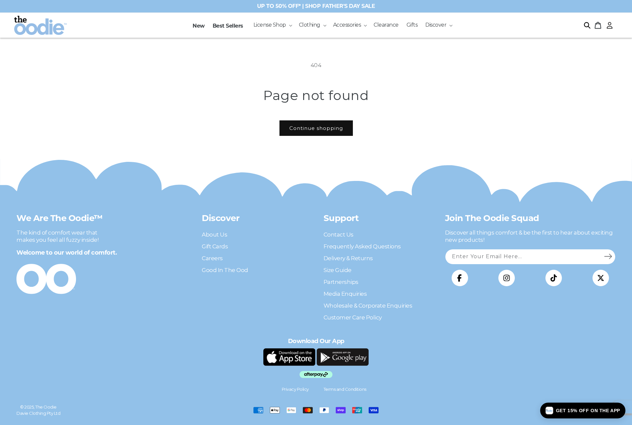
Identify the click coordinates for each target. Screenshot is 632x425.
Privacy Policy (295, 389)
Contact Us (339, 234)
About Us (214, 234)
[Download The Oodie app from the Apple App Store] (289, 356)
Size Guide (338, 270)
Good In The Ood (225, 270)
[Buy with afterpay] (316, 374)
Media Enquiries (345, 293)
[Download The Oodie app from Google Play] (343, 356)
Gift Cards (215, 246)
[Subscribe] (608, 256)
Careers (212, 258)
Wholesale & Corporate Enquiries (368, 305)
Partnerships (341, 282)
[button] (272, 25)
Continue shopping (316, 128)
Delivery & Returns (348, 258)
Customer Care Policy (353, 317)
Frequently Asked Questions (362, 246)
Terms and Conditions (345, 389)
